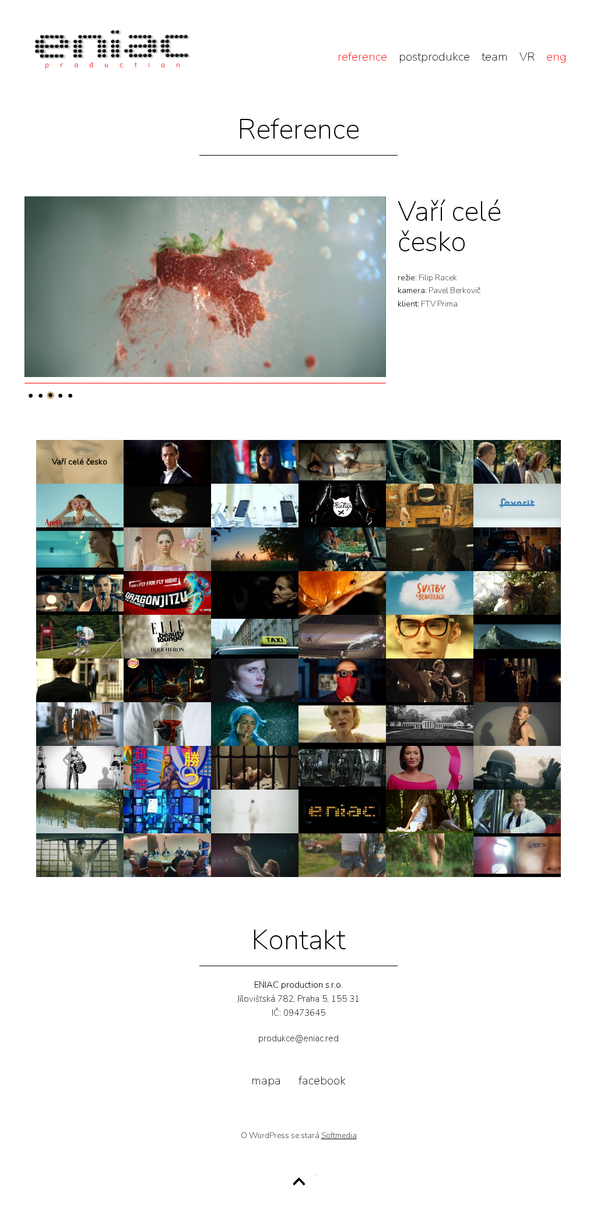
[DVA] (342, 462)
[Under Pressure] (80, 549)
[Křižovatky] (254, 855)
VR (527, 57)
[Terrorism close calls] (517, 549)
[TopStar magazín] (429, 855)
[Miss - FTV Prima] (517, 724)
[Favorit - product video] (254, 549)
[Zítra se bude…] (254, 593)
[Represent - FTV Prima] (254, 724)
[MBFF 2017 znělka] (429, 724)
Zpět (298, 1182)
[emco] (342, 549)
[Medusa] (80, 680)
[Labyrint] (429, 549)
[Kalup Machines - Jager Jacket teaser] (429, 505)
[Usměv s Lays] (342, 680)
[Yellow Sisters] (80, 724)
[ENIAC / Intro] (342, 811)
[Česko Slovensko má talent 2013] (342, 855)
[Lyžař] (80, 636)
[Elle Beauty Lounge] (167, 636)
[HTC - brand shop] (254, 505)
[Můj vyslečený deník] (254, 462)
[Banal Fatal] (429, 636)
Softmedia (339, 1135)
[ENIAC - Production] (111, 63)
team (495, 57)
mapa (266, 1081)
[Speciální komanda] (517, 768)
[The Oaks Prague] (517, 462)
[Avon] (429, 768)
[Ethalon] (517, 636)
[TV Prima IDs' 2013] (517, 811)
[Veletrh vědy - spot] (167, 724)
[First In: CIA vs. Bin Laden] (167, 855)
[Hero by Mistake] (254, 636)
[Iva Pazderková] (342, 724)
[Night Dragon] (429, 811)
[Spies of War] (517, 680)
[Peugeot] (342, 636)
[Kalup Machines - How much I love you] (342, 505)
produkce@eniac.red (298, 1038)
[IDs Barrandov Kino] (167, 462)
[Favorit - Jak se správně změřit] (517, 505)
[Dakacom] (167, 768)
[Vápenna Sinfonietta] (429, 462)
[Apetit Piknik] (80, 505)
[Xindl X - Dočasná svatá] (429, 680)
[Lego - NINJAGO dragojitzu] (167, 593)
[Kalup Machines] (80, 768)
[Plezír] (167, 549)
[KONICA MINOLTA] (167, 811)
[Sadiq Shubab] (517, 855)
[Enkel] (254, 680)
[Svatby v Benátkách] (429, 593)
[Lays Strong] (167, 680)
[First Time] (167, 505)
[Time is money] (80, 855)
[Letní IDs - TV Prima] (517, 593)
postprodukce (434, 57)
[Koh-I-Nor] (342, 768)
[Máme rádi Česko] (80, 811)
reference (362, 57)
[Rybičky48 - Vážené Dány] (80, 593)
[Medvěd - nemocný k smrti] (254, 768)
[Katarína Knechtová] (254, 811)
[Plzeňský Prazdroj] (342, 593)
